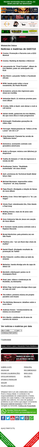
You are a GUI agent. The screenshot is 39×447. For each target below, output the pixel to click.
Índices (14, 45)
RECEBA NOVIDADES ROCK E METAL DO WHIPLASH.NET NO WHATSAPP (19, 3)
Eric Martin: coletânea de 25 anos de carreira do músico (17, 318)
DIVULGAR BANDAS (8, 376)
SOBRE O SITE (6, 367)
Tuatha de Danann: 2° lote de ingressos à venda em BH (19, 160)
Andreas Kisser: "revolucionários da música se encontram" (17, 311)
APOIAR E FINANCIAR (9, 379)
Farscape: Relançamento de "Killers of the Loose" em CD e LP (20, 130)
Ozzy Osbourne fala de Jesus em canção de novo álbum (19, 220)
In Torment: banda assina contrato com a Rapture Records (19, 228)
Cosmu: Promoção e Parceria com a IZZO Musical (19, 54)
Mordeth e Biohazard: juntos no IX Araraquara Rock (16, 273)
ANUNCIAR (5, 370)
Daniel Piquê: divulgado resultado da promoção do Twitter (18, 250)
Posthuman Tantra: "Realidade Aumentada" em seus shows (15, 167)
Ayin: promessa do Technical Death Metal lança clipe (19, 175)
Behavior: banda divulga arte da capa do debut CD (19, 265)
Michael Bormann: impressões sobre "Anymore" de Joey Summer (17, 182)
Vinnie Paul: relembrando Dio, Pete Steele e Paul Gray (19, 205)
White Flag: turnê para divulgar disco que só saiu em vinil (19, 288)
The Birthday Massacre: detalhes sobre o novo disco (19, 303)
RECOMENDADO (30, 370)
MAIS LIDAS (28, 373)
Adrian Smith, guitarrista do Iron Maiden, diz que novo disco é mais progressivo (19, 115)
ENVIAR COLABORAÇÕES (10, 373)
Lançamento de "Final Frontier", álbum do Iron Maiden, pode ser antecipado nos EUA (20, 68)
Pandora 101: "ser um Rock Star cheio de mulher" (19, 243)
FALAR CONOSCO (7, 386)
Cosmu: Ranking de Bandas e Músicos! (19, 61)
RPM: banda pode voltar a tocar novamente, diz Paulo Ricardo (15, 84)
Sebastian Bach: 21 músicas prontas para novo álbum (19, 99)
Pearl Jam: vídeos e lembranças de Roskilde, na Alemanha (17, 281)
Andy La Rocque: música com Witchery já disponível (20, 152)
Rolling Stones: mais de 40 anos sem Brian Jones (18, 213)
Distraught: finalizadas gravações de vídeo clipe (17, 122)
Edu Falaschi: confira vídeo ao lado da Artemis (18, 258)
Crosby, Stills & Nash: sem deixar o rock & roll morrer (20, 107)
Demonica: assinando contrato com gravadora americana (17, 145)
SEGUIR (4, 383)
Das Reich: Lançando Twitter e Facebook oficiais (19, 77)
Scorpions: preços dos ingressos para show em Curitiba (18, 92)
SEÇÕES (27, 376)
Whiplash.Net (6, 45)
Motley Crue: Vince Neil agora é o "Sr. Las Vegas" (20, 198)
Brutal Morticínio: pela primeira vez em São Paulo (18, 235)
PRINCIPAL (28, 367)
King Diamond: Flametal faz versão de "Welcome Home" (18, 137)
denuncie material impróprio (11, 404)
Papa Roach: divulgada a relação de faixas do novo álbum (20, 190)
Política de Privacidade (27, 406)
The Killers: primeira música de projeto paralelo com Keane (18, 296)
